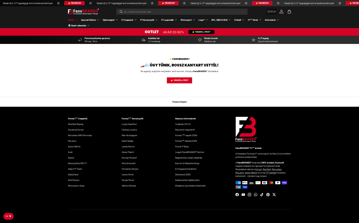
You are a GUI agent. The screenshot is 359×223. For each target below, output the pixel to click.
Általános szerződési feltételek (190, 185)
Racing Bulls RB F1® (77, 163)
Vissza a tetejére (179, 102)
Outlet (71, 19)
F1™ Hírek (253, 19)
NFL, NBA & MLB (219, 19)
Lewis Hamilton (129, 124)
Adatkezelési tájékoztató (187, 180)
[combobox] (182, 12)
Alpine (71, 157)
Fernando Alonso (130, 168)
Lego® (202, 19)
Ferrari (258, 169)
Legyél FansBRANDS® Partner (189, 152)
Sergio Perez (128, 180)
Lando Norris (128, 146)
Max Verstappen (129, 135)
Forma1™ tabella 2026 (186, 140)
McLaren (72, 140)
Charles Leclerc (129, 129)
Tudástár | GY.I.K (183, 124)
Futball (237, 19)
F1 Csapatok (127, 19)
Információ (270, 19)
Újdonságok (109, 19)
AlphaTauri (73, 174)
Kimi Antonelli (128, 163)
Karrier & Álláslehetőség (187, 163)
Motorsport (186, 19)
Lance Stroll (128, 174)
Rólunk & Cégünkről (185, 129)
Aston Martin (74, 146)
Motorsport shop (76, 185)
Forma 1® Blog (181, 146)
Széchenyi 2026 (182, 174)
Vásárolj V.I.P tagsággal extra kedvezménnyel (28, 3)
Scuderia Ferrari (76, 129)
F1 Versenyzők (147, 19)
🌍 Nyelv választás (77, 25)
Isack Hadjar (128, 140)
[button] (289, 12)
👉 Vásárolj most (179, 80)
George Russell (129, 157)
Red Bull (267, 169)
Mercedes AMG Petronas (80, 135)
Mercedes (277, 169)
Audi (70, 152)
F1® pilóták (271, 172)
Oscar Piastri (128, 152)
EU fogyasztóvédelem (185, 168)
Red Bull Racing (75, 124)
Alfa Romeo (73, 180)
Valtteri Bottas (129, 185)
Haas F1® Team (75, 168)
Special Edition (88, 19)
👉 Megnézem (74, 3)
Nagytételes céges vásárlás (188, 157)
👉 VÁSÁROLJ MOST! (201, 32)
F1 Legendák (167, 19)
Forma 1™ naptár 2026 (186, 135)
